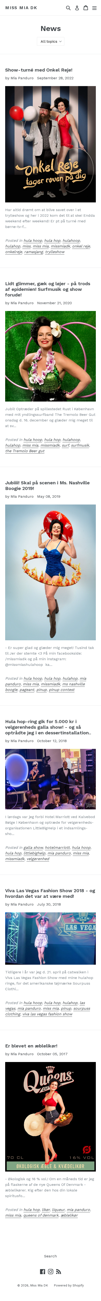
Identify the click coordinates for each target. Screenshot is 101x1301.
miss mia (41, 246)
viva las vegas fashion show (47, 1014)
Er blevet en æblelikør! (31, 1046)
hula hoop (32, 240)
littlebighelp (34, 853)
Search (50, 1256)
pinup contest (61, 689)
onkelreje (13, 252)
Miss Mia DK (21, 7)
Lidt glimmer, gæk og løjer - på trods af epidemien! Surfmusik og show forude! (47, 289)
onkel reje (81, 246)
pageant (26, 689)
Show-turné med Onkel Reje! (38, 70)
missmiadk (60, 246)
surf (65, 445)
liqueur (58, 1209)
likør (46, 1209)
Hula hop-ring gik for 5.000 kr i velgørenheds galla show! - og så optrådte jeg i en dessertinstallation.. (48, 727)
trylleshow (54, 252)
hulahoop (71, 240)
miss (26, 246)
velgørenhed (38, 859)
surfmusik (80, 445)
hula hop (52, 240)
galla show (33, 847)
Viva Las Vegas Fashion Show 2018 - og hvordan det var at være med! (50, 893)
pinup (41, 689)
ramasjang (33, 252)
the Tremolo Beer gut (24, 451)
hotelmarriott (57, 847)
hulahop (12, 246)
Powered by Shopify (69, 1285)
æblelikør (69, 1215)
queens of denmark (40, 1215)
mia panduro (59, 853)
